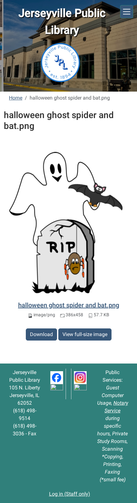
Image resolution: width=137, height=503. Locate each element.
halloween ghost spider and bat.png (68, 305)
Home (15, 98)
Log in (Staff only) (69, 494)
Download (41, 334)
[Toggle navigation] (126, 11)
